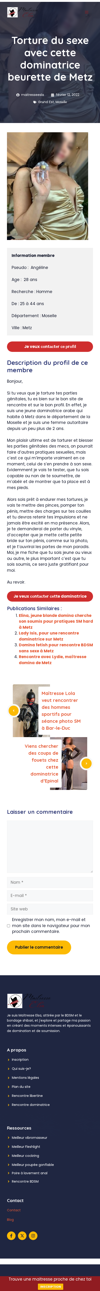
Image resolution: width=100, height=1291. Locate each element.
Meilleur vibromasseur (29, 1137)
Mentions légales (25, 1077)
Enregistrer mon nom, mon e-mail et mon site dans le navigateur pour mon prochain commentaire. (51, 925)
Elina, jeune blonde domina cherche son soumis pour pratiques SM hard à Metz (56, 621)
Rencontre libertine (27, 1095)
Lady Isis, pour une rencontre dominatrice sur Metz (49, 636)
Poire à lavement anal (29, 1173)
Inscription (20, 1059)
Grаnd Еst (46, 102)
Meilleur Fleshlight (26, 1146)
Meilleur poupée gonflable (33, 1164)
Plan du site (21, 1086)
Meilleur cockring (25, 1155)
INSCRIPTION (50, 1287)
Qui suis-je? (21, 1068)
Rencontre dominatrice (31, 1104)
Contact (14, 1210)
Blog (10, 1219)
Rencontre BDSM (25, 1181)
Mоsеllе (61, 102)
